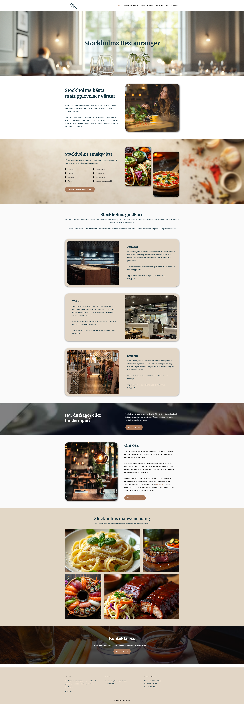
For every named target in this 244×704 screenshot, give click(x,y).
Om (167, 5)
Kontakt (174, 5)
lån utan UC (160, 484)
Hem (119, 5)
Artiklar (159, 5)
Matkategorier (130, 5)
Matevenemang (147, 5)
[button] (137, 5)
